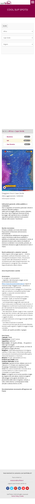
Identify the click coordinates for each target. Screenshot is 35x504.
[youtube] (23, 488)
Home (13, 496)
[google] (15, 488)
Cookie (21, 496)
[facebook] (7, 488)
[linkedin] (19, 488)
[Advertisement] (17, 77)
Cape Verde (19, 131)
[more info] (2, 2)
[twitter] (11, 488)
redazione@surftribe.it (16, 480)
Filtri (5, 26)
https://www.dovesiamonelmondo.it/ (13, 284)
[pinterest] (27, 488)
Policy (17, 496)
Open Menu (32, 2)
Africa (11, 131)
